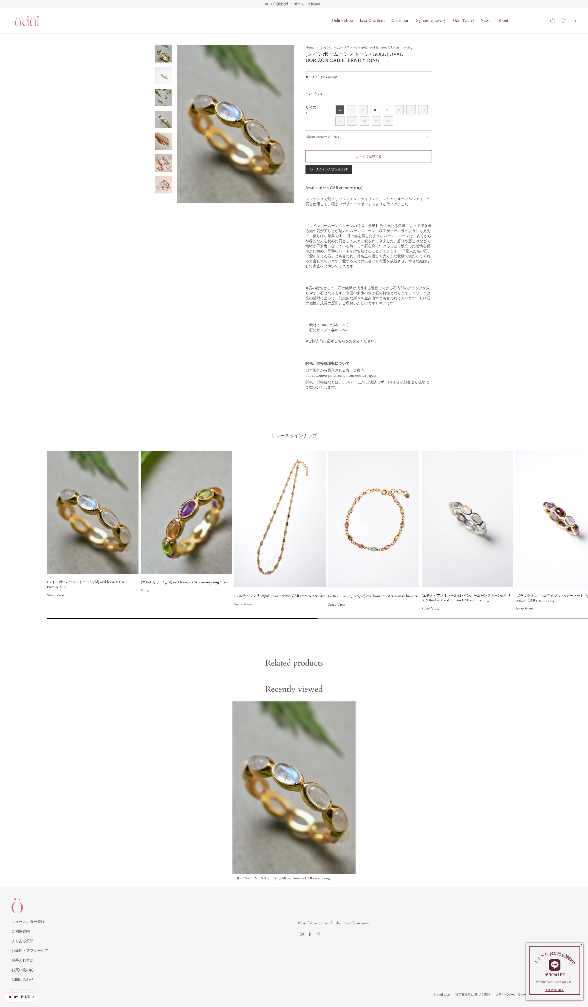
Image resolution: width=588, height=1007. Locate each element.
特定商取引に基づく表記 (472, 995)
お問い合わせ (22, 979)
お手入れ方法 (22, 960)
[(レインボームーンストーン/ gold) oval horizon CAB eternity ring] (294, 787)
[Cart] (573, 21)
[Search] (563, 21)
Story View (56, 595)
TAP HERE (555, 990)
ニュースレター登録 (28, 921)
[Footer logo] (17, 905)
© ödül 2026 (441, 995)
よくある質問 (22, 941)
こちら (339, 341)
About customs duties (322, 136)
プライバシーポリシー (511, 995)
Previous (176, 124)
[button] (342, 21)
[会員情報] (552, 21)
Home (309, 47)
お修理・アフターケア (29, 950)
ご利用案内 (20, 931)
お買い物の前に (24, 970)
